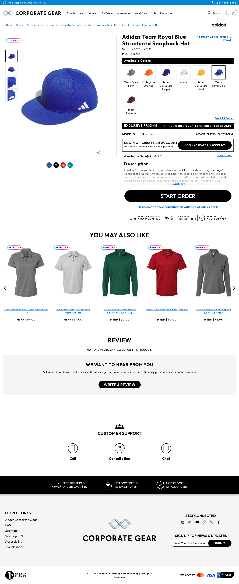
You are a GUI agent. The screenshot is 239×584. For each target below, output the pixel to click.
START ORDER (178, 196)
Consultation (119, 458)
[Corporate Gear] (119, 530)
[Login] (227, 13)
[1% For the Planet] (15, 575)
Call (73, 458)
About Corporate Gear (21, 520)
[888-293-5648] (73, 448)
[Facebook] (218, 522)
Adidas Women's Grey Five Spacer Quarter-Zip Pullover (213, 311)
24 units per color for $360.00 (197, 126)
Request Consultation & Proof (214, 38)
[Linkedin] (190, 522)
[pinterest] (63, 165)
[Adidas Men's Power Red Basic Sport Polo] (167, 272)
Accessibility (13, 541)
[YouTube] (197, 522)
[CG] (32, 13)
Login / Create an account (205, 145)
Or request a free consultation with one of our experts (178, 207)
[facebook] (49, 165)
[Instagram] (182, 522)
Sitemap (11, 531)
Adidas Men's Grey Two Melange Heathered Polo (73, 311)
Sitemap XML (14, 536)
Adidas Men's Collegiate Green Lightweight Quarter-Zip (120, 311)
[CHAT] (166, 448)
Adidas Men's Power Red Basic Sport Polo (167, 309)
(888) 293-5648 (226, 2)
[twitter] (56, 165)
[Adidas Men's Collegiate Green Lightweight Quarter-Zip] (120, 272)
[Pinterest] (204, 522)
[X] (211, 522)
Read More (178, 184)
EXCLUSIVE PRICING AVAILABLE (215, 133)
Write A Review (119, 384)
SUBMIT (219, 543)
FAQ (8, 525)
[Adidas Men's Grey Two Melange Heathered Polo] (73, 272)
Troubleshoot (14, 547)
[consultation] (120, 448)
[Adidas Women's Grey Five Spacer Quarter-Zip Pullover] (214, 272)
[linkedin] (70, 165)
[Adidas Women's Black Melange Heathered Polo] (26, 272)
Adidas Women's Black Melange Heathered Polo (26, 311)
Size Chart (224, 155)
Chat (166, 458)
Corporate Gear (107, 573)
